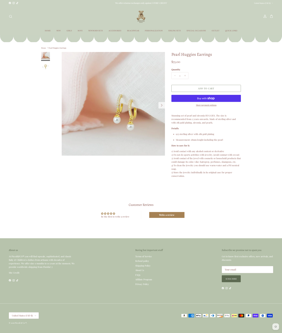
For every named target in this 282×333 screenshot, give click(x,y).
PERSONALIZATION (154, 31)
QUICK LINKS (231, 31)
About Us (139, 270)
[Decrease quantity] (174, 75)
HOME (48, 31)
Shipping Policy (143, 265)
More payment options (206, 105)
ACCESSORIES (115, 31)
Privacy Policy (142, 284)
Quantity (175, 69)
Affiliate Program (143, 279)
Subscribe (231, 279)
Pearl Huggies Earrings (57, 48)
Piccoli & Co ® (21, 323)
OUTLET (215, 31)
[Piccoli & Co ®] (141, 16)
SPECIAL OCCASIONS (196, 31)
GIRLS (69, 31)
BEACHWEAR (133, 31)
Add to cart (206, 88)
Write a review (166, 214)
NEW (58, 31)
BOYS (80, 31)
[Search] (10, 16)
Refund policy (142, 260)
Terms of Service (143, 256)
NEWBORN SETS (95, 31)
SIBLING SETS (174, 31)
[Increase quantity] (185, 75)
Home (43, 48)
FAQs (137, 274)
